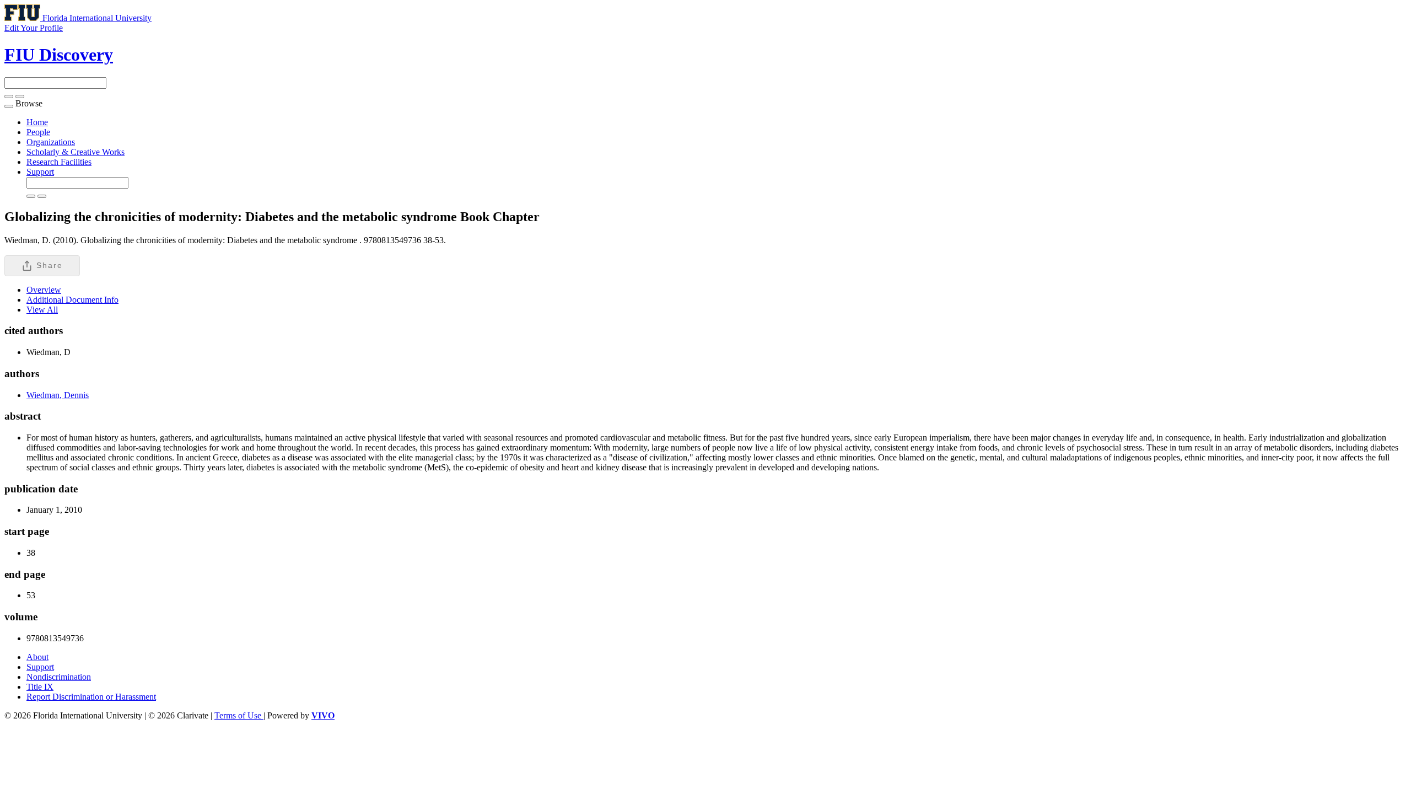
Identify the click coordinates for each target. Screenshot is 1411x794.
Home (37, 122)
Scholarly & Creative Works (75, 152)
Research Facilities (58, 162)
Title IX (39, 686)
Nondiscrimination (58, 677)
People (38, 132)
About (37, 657)
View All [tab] (42, 309)
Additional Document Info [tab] (72, 299)
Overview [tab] (43, 289)
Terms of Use (238, 715)
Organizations (50, 142)
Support (40, 171)
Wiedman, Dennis (57, 395)
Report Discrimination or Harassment (91, 696)
